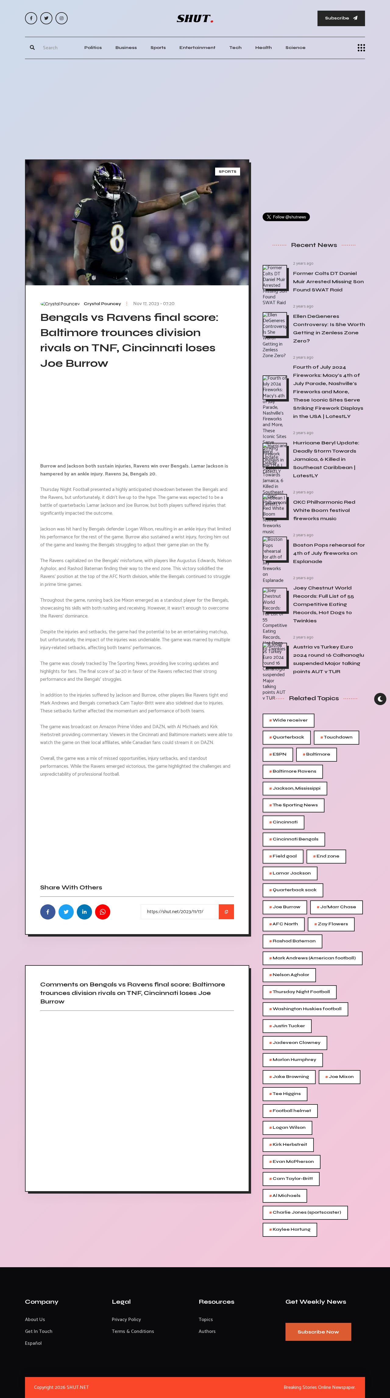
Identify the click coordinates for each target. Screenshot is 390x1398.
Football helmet (290, 1111)
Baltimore (316, 754)
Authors (207, 1331)
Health (263, 47)
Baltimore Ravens (292, 771)
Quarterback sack (293, 890)
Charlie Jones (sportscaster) (305, 1212)
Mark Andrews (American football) (312, 958)
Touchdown (337, 737)
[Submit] (32, 47)
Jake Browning (289, 1076)
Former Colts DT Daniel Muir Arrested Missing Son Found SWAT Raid (328, 281)
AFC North (283, 924)
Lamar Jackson (290, 873)
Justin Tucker (287, 1026)
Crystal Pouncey (102, 303)
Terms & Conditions (133, 1331)
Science (295, 47)
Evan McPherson (291, 1161)
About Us (35, 1320)
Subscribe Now (318, 1332)
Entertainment (197, 47)
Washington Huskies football (305, 1009)
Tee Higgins (285, 1093)
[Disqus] (137, 1099)
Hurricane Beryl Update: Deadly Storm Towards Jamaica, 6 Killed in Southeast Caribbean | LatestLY (326, 459)
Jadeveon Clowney (295, 1042)
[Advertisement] (195, 107)
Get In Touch (38, 1331)
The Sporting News (293, 805)
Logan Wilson (287, 1127)
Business (126, 47)
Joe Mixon (339, 1076)
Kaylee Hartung (289, 1229)
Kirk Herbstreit (288, 1144)
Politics (93, 47)
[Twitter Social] (46, 18)
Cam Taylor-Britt (291, 1178)
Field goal (283, 856)
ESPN (277, 754)
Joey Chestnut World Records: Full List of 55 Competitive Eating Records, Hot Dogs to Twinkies (323, 604)
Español (33, 1343)
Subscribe (337, 18)
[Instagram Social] (61, 18)
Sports (158, 47)
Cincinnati (283, 822)
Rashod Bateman (292, 941)
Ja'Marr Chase (336, 907)
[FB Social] (31, 18)
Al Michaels (284, 1195)
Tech (235, 47)
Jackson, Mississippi (295, 788)
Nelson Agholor (289, 975)
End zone (326, 856)
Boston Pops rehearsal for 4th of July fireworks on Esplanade (329, 553)
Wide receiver (288, 720)
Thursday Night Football (299, 992)
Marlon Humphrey (292, 1059)
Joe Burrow (284, 907)
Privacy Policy (126, 1320)
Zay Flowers (331, 924)
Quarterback (286, 737)
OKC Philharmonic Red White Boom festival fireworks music (324, 510)
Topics (206, 1320)
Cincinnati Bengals (293, 839)
